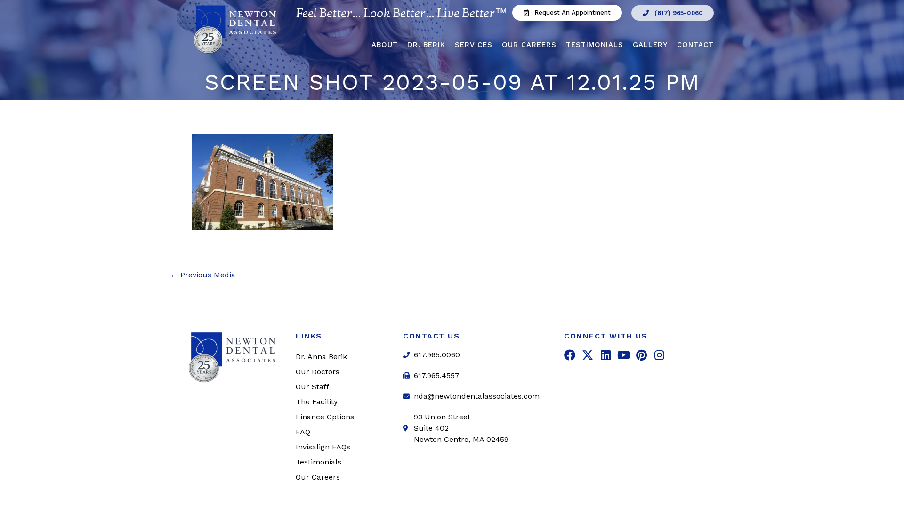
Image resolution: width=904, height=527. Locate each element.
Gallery (650, 44)
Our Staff (312, 386)
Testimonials (594, 44)
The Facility (317, 401)
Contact (695, 44)
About (384, 44)
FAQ (303, 431)
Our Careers (529, 44)
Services (473, 44)
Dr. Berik (426, 44)
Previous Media (202, 275)
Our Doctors (317, 371)
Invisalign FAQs (323, 446)
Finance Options (325, 416)
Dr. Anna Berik (321, 356)
